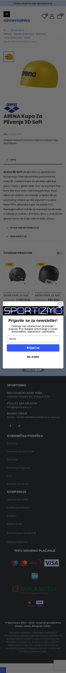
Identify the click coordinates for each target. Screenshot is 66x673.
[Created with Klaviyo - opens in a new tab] (33, 370)
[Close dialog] (60, 304)
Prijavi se (33, 348)
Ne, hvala (33, 356)
